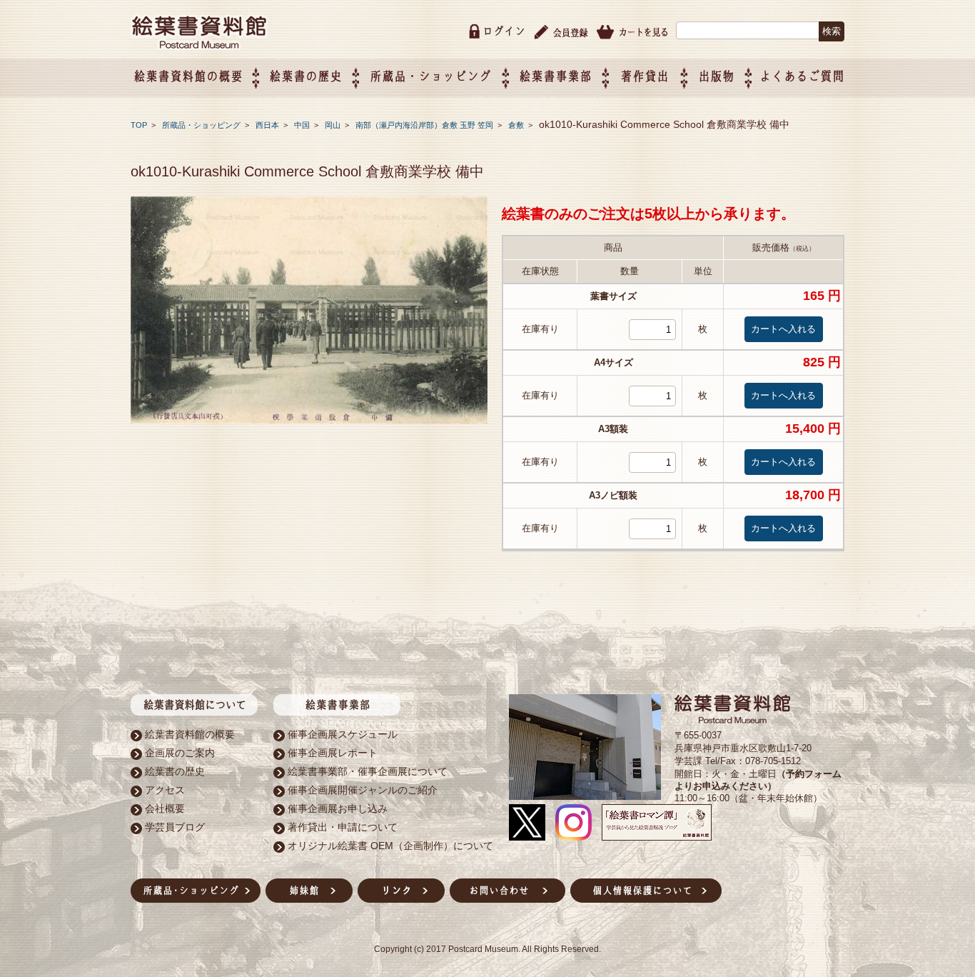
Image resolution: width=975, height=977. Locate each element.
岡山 (334, 125)
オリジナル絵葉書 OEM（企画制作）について (390, 845)
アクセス (165, 790)
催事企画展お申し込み (338, 808)
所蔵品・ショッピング (202, 125)
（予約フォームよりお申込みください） (758, 779)
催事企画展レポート (333, 752)
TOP (139, 125)
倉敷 (517, 125)
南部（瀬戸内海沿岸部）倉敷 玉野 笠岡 (425, 125)
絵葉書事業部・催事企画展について (368, 771)
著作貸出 (644, 76)
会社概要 (165, 808)
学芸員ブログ (175, 827)
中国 (303, 125)
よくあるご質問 (801, 76)
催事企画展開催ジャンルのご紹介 (363, 790)
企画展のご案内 (180, 752)
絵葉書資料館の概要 (190, 734)
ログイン (504, 31)
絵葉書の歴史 (305, 76)
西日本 (268, 125)
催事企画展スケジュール (343, 734)
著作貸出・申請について (343, 827)
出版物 (716, 76)
